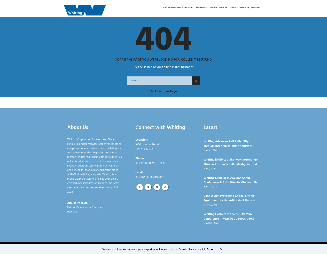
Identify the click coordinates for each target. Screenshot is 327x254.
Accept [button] (211, 249)
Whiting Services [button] (218, 7)
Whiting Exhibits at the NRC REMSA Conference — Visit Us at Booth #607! (229, 216)
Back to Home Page (163, 91)
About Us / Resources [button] (250, 7)
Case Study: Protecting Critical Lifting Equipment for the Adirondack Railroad (230, 198)
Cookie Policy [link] (187, 249)
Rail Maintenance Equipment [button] (178, 7)
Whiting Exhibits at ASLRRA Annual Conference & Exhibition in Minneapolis (230, 180)
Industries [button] (201, 7)
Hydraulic (72, 212)
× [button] (220, 248)
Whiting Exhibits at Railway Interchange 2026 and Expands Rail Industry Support (231, 162)
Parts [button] (233, 7)
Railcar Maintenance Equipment (85, 207)
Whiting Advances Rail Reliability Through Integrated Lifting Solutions (228, 144)
